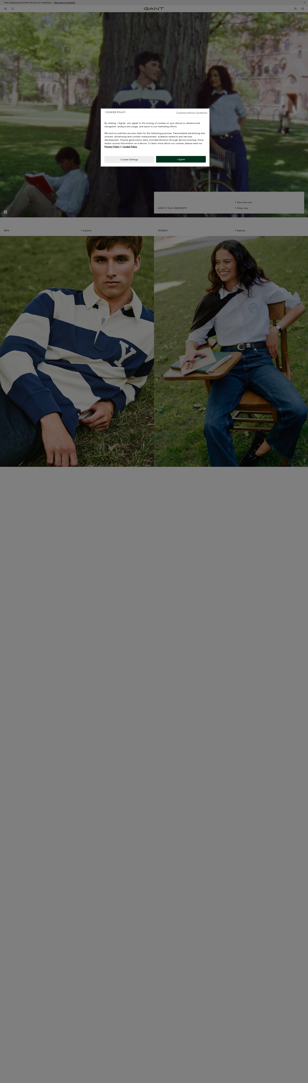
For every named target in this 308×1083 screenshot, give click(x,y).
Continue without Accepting (191, 112)
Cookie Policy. (129, 146)
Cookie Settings (129, 159)
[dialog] (155, 137)
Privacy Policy (112, 146)
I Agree (181, 159)
